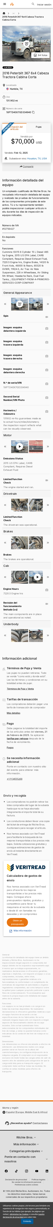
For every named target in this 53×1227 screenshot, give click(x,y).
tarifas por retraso (17, 738)
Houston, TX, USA (37, 158)
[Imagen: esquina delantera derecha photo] (47, 370)
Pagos (10, 747)
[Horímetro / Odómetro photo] (47, 411)
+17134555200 (14, 779)
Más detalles (13, 713)
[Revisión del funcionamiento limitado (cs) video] (47, 604)
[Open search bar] (33, 4)
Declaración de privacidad (16, 1179)
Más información (23, 930)
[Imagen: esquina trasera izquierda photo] (47, 342)
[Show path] (13, 13)
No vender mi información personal (26, 1182)
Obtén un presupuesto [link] (17, 922)
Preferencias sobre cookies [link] (26, 1185)
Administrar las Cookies (19, 1214)
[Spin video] (47, 317)
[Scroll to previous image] (5, 304)
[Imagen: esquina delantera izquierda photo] (47, 328)
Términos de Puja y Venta (20, 689)
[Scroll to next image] (48, 304)
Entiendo (27, 1221)
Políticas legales (38, 1179)
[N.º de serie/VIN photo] (47, 384)
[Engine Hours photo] (47, 590)
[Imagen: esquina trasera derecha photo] (47, 356)
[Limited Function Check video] (47, 480)
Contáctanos (40, 1123)
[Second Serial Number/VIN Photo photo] (47, 398)
